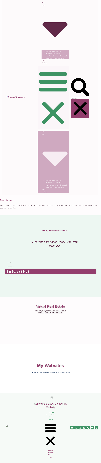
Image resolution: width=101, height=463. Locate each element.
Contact (44, 63)
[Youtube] (92, 427)
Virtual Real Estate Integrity (54, 58)
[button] (53, 97)
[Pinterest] (76, 427)
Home (43, 3)
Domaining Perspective (53, 51)
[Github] (88, 427)
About (43, 60)
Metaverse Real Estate (52, 54)
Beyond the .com (6, 200)
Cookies (51, 414)
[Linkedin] (84, 427)
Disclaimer (52, 417)
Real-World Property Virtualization (56, 56)
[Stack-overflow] (96, 427)
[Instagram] (80, 427)
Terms (51, 419)
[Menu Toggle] (52, 398)
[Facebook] (72, 427)
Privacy (51, 412)
